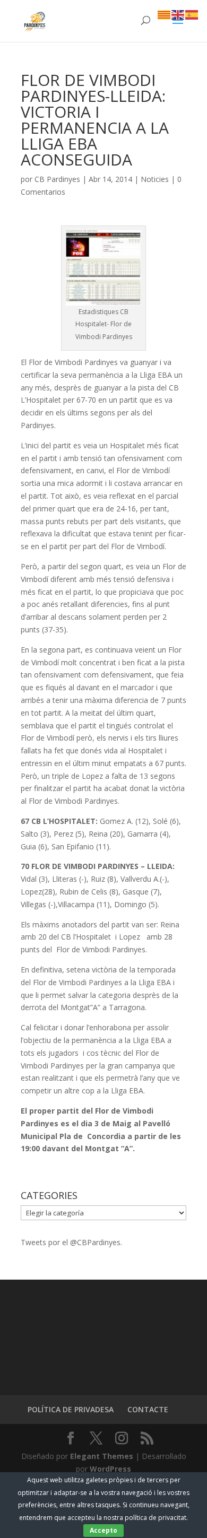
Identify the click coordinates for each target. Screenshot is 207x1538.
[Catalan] (164, 14)
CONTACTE (147, 1409)
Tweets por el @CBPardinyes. (71, 1242)
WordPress (110, 1469)
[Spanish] (192, 14)
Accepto (103, 1530)
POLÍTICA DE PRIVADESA (71, 1409)
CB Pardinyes (57, 179)
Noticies (155, 179)
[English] (178, 14)
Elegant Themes (101, 1456)
